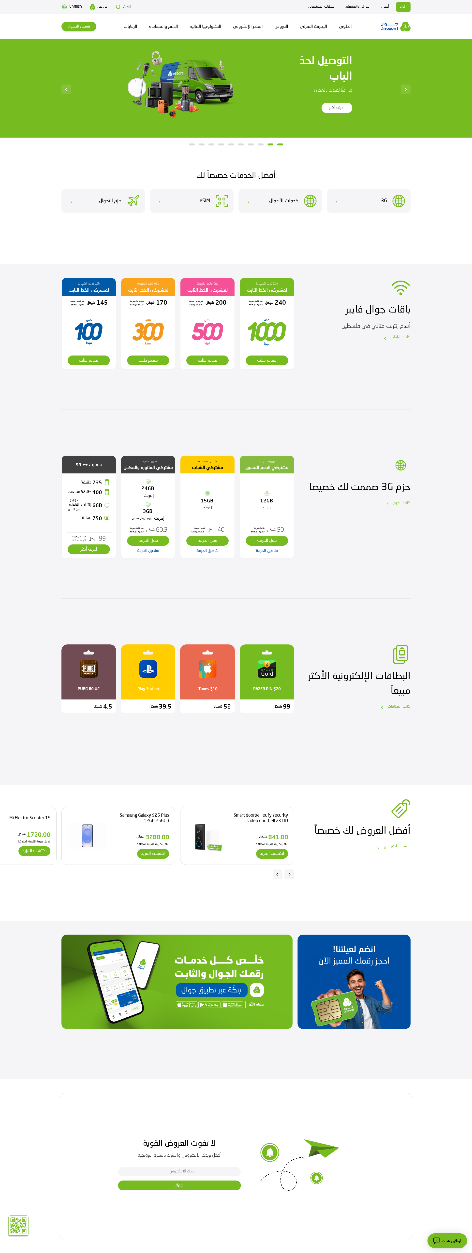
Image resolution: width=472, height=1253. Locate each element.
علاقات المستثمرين (321, 6)
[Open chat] (447, 1240)
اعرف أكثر (320, 108)
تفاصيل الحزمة (267, 551)
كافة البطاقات (399, 707)
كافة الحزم (402, 503)
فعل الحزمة (267, 540)
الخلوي (345, 26)
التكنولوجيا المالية (205, 26)
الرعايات (130, 26)
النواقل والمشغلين (357, 6)
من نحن (102, 6)
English (75, 7)
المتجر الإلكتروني (248, 26)
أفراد (403, 6)
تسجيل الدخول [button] (79, 26)
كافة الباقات (400, 337)
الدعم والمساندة (163, 26)
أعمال (385, 6)
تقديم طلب (267, 360)
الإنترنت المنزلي (313, 26)
